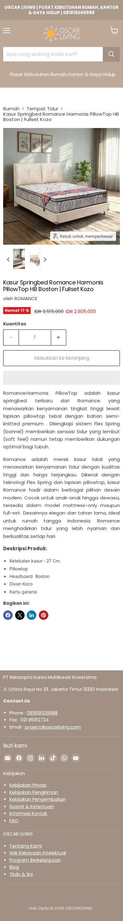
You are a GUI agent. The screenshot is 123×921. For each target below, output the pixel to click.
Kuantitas (14, 324)
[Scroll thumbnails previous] (8, 259)
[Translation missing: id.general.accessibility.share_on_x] (20, 615)
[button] (15, 259)
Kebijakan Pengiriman (33, 792)
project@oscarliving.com (53, 727)
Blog (14, 867)
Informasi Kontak (28, 813)
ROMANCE (26, 298)
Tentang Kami (25, 846)
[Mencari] (111, 54)
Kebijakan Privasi (27, 785)
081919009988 (42, 713)
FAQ (13, 821)
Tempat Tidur (42, 108)
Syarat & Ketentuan (31, 806)
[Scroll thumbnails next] (45, 259)
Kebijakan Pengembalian (37, 799)
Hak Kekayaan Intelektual (37, 853)
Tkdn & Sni (21, 874)
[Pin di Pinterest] (43, 615)
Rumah (11, 108)
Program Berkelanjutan (35, 860)
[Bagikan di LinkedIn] (31, 615)
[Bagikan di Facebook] (8, 615)
